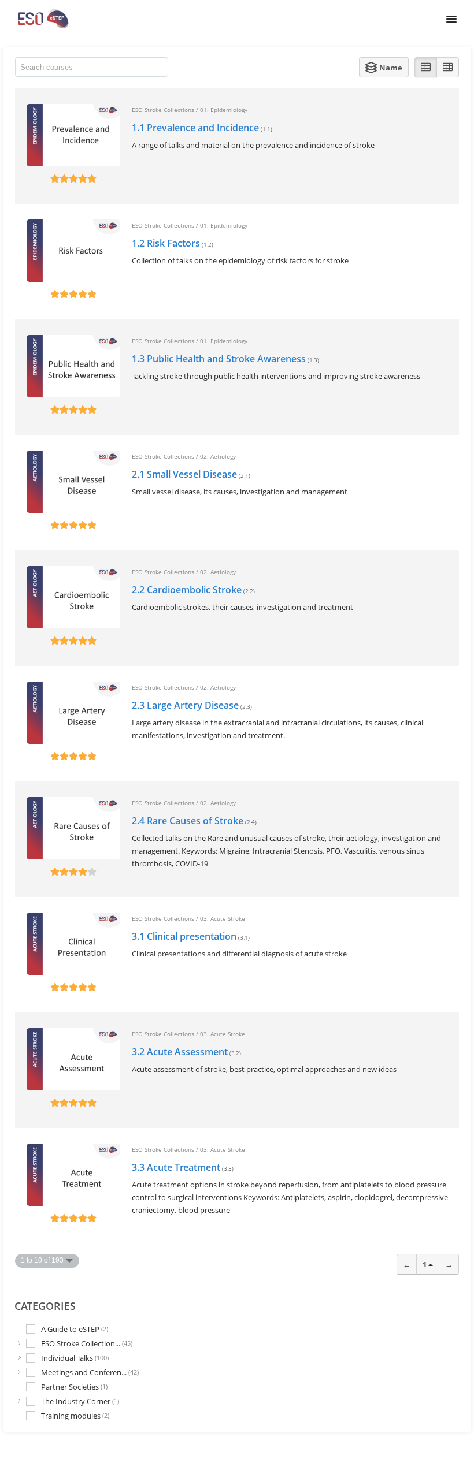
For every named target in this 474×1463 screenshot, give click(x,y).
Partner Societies (74, 1386)
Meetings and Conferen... (90, 1372)
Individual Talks (75, 1358)
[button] (384, 67)
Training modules (75, 1415)
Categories (45, 1306)
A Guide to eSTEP (74, 1329)
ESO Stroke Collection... (86, 1343)
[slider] (73, 178)
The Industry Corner (80, 1401)
